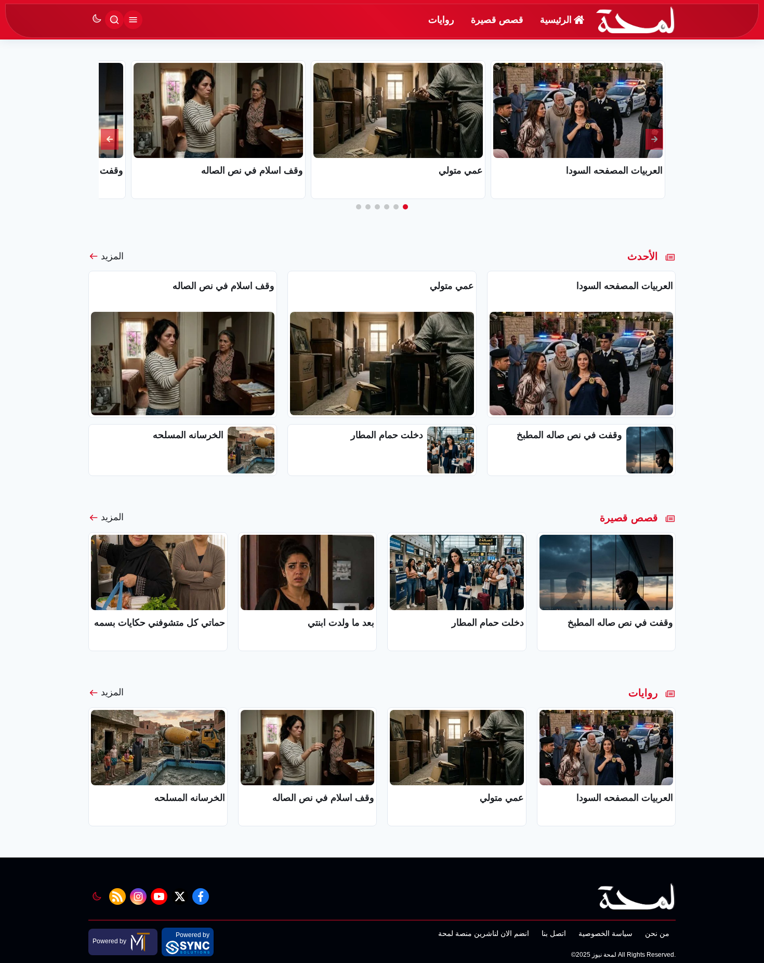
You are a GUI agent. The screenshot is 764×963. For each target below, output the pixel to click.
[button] (405, 206)
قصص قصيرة (497, 20)
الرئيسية (556, 20)
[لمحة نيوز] (636, 19)
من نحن (657, 933)
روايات (441, 20)
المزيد (112, 256)
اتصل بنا (554, 933)
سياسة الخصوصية (605, 933)
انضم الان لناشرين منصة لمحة (483, 933)
